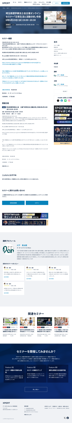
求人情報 (48, 2)
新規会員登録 (65, 3)
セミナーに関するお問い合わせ (60, 53)
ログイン (57, 3)
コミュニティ (41, 2)
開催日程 (56, 47)
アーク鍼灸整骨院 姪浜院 (29, 408)
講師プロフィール (57, 55)
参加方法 (56, 51)
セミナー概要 (56, 45)
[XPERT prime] (25, 222)
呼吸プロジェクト (28, 414)
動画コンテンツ (28, 2)
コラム (35, 2)
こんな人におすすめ (58, 49)
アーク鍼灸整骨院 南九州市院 (29, 410)
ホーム (14, 2)
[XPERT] (25, 216)
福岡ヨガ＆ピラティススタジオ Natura (31, 411)
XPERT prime (36, 4)
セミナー (20, 2)
